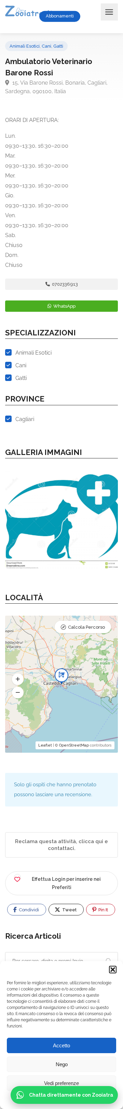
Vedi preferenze (61, 1083)
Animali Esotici (25, 46)
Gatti (58, 46)
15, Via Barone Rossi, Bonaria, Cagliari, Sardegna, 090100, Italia (56, 87)
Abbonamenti (60, 16)
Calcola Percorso (86, 627)
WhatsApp (64, 306)
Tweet (69, 909)
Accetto (61, 1045)
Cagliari (24, 419)
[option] (61, 518)
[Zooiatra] (31, 12)
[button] (112, 969)
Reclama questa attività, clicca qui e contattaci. (61, 844)
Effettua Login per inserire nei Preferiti (66, 883)
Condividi (28, 909)
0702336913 (64, 284)
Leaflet (45, 745)
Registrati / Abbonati (93, 16)
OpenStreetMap (74, 745)
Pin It (102, 909)
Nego (62, 1064)
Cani (46, 46)
